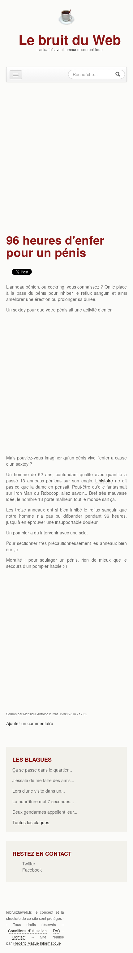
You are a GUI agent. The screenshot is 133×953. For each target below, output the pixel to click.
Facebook (32, 870)
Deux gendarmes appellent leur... (44, 812)
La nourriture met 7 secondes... (43, 801)
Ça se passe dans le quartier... (42, 770)
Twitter (28, 863)
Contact (18, 936)
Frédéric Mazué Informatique (37, 943)
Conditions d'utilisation (27, 930)
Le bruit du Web (70, 39)
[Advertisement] (66, 154)
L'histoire (104, 480)
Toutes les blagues (30, 822)
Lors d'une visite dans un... (38, 791)
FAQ (56, 930)
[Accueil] (66, 16)
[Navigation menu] (16, 74)
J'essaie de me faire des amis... (43, 780)
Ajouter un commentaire (29, 723)
